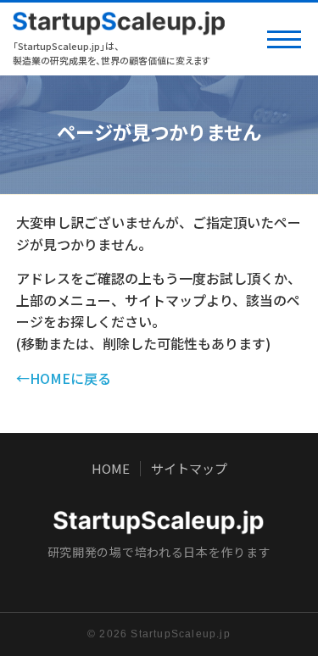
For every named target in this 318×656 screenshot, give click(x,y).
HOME (111, 468)
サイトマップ (189, 468)
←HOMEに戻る (63, 378)
